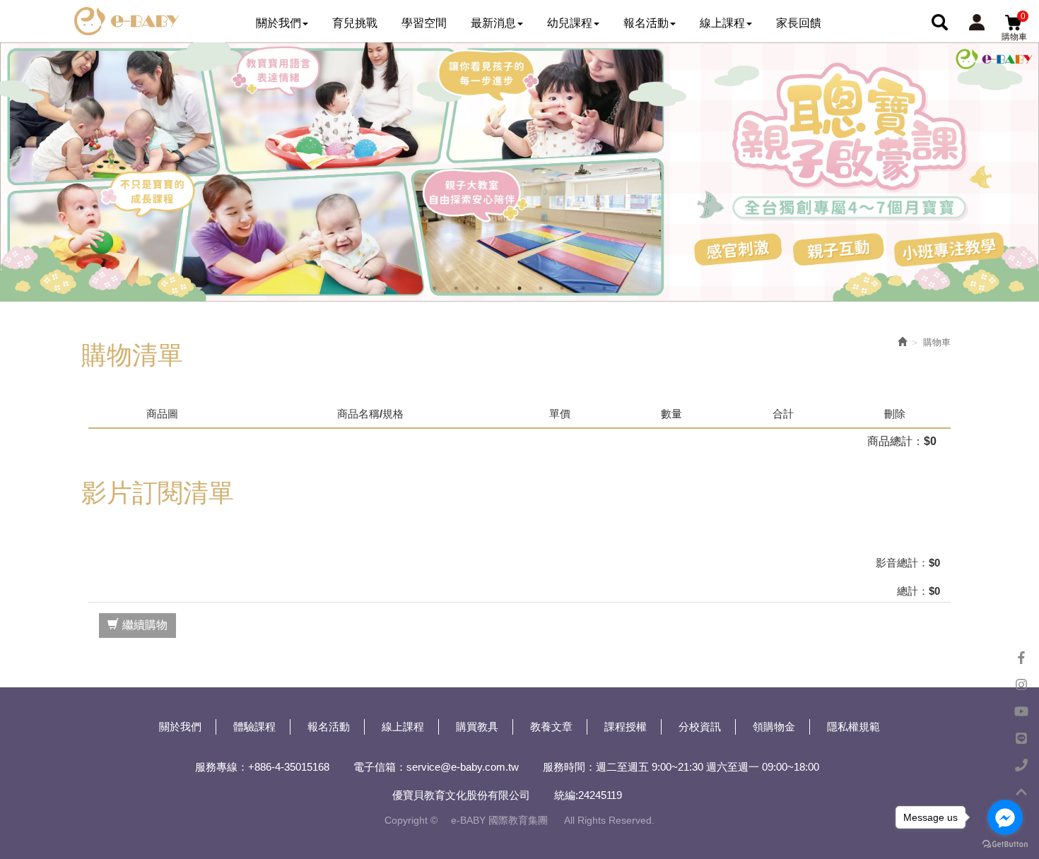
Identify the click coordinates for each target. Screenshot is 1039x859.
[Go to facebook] (1005, 817)
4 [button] (498, 288)
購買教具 (477, 727)
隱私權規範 (853, 727)
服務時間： (569, 767)
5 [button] (519, 288)
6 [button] (541, 288)
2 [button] (456, 288)
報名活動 (328, 727)
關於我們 (180, 727)
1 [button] (435, 288)
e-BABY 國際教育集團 (126, 21)
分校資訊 (700, 727)
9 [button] (604, 288)
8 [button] (583, 288)
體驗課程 (254, 727)
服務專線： (221, 767)
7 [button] (562, 288)
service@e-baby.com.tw (462, 767)
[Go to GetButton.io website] (1005, 844)
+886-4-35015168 (288, 767)
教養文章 (551, 727)
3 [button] (477, 288)
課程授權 (625, 727)
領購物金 (774, 727)
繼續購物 (145, 625)
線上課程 (403, 727)
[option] (519, 172)
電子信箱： (379, 767)
